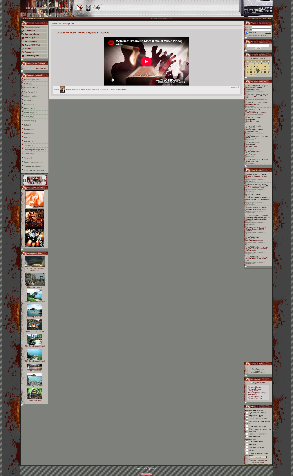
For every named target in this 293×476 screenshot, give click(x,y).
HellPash (249, 221)
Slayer (26, 137)
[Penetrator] (63, 89)
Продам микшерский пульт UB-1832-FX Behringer (257, 186)
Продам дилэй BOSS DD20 (256, 258)
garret (264, 209)
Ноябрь (67, 24)
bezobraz (263, 112)
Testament (28, 154)
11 (261, 66)
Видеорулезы (251, 104)
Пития (248, 161)
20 (268, 69)
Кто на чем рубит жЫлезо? (256, 96)
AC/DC (26, 84)
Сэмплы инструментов (258, 418)
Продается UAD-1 (252, 240)
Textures (27, 145)
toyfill (247, 260)
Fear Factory (29, 92)
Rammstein (28, 121)
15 (251, 69)
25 (261, 72)
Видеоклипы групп (256, 415)
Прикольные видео (256, 441)
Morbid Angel (29, 112)
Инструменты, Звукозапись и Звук (256, 99)
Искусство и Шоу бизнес (34, 170)
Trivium (27, 158)
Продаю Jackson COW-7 (255, 229)
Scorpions (28, 133)
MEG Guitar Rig (35, 371)
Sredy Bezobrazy (252, 112)
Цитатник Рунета (32, 56)
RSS (269, 18)
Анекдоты (252, 444)
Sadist (26, 125)
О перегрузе (30, 30)
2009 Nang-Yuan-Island (34, 317)
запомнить (252, 33)
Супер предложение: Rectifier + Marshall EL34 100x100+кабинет (258, 198)
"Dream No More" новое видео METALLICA (82, 32)
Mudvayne (28, 117)
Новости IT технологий (257, 434)
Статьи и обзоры (32, 34)
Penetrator (69, 89)
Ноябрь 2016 (258, 59)
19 (265, 69)
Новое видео (29, 79)
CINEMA (248, 138)
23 (254, 72)
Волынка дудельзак (253, 209)
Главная (25, 18)
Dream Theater (29, 88)
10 (258, 66)
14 (247, 69)
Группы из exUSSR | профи (254, 114)
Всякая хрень (249, 106)
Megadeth (28, 104)
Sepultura (27, 129)
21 (247, 72)
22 (251, 72)
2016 (61, 24)
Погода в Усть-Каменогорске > (254, 392)
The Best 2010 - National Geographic (34, 269)
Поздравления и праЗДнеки (254, 91)
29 (251, 74)
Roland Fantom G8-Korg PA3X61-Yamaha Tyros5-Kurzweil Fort (258, 218)
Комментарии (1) (121, 89)
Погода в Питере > (255, 389)
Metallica (27, 100)
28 (247, 74)
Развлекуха (29, 52)
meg (257, 89)
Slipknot (27, 141)
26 (265, 72)
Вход (42, 18)
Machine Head (29, 96)
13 (268, 66)
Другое (251, 450)
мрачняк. (249, 146)
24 (258, 72)
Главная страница (32, 27)
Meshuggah (28, 108)
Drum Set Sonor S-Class (34, 331)
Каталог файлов (32, 38)
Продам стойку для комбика (256, 176)
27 (268, 72)
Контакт (28, 48)
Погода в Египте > (255, 396)
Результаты (252, 460)
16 (254, 69)
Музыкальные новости (257, 413)
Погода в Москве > (255, 387)
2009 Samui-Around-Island (35, 302)
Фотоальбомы (31, 41)
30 (254, 74)
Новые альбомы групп (257, 426)
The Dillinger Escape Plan (34, 150)
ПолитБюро (250, 121)
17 (258, 69)
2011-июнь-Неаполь (34, 287)
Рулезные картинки (256, 447)
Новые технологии (32, 162)
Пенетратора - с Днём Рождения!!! (254, 88)
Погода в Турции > (255, 398)
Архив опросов (263, 460)
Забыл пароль (253, 35)
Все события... (41, 68)
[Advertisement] (258, 315)
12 (265, 66)
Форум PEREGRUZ (32, 45)
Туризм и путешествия (33, 166)
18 (261, 69)
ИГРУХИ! (249, 154)
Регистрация (34, 18)
